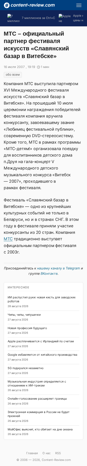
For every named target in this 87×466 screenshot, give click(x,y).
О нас (46, 453)
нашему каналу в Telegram (58, 268)
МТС (8, 238)
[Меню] (78, 5)
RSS (58, 453)
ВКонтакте (49, 273)
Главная (32, 453)
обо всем (13, 74)
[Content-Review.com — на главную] (29, 5)
